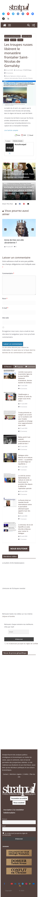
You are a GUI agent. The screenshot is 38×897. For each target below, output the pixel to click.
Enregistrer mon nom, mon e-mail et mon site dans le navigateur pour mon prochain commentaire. (18, 334)
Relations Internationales (12, 36)
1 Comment (23, 470)
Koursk (8, 76)
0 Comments (9, 73)
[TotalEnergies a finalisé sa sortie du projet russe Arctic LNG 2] (10, 396)
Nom (4, 298)
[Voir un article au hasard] (33, 25)
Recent (8, 366)
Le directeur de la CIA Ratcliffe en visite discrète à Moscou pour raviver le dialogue (25, 529)
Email (3, 826)
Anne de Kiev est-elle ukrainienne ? (13, 241)
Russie (6, 40)
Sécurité (13, 40)
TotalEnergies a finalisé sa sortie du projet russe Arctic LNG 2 (25, 397)
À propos (8, 141)
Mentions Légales (16, 774)
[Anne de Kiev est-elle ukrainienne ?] (18, 220)
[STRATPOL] (4, 25)
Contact (5, 774)
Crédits (25, 774)
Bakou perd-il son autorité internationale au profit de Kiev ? (24, 440)
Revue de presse (26, 36)
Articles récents (17, 141)
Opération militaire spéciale (18, 76)
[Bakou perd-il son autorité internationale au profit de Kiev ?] (10, 439)
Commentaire (8, 273)
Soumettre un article (19, 798)
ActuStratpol (19, 70)
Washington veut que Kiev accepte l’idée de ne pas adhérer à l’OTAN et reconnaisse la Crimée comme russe (19, 190)
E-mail (5, 308)
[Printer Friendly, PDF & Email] (24, 135)
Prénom (4, 819)
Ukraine (20, 40)
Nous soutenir (19, 803)
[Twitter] (9, 153)
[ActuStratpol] (10, 145)
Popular (20, 366)
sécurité (25, 78)
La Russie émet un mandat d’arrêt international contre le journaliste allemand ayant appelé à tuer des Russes (25, 506)
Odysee (4, 616)
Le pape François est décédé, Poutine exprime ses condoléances (19, 173)
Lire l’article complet (11, 130)
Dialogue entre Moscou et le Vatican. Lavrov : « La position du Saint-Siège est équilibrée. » (25, 459)
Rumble (12, 616)
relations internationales (11, 78)
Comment (31, 366)
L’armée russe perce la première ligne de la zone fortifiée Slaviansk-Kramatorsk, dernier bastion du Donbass (25, 377)
